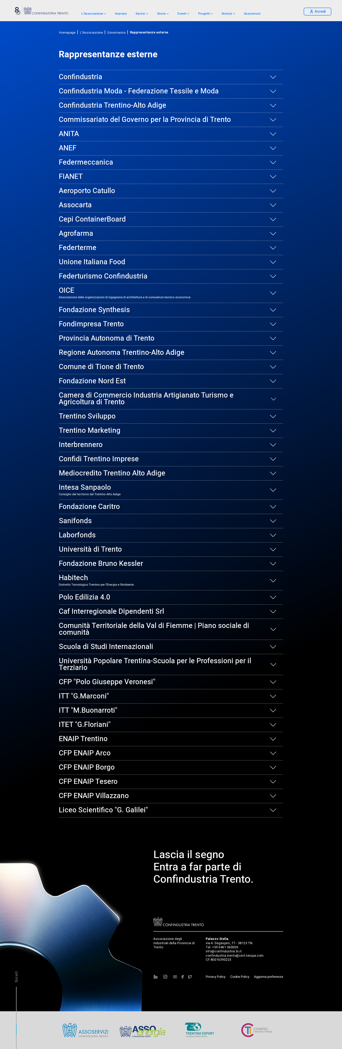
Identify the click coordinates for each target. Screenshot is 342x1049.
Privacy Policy (216, 976)
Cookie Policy (239, 976)
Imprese (121, 13)
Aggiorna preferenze (268, 976)
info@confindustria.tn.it (224, 951)
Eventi (182, 13)
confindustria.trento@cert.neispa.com (234, 955)
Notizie (227, 13)
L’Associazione (92, 13)
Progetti (204, 13)
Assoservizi (252, 13)
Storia (161, 13)
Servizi (140, 13)
